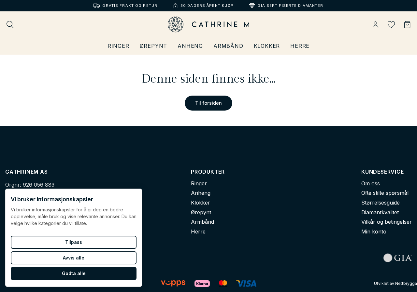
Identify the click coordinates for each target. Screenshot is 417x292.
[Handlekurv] (407, 25)
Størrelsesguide (380, 202)
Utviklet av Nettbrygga (395, 283)
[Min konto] (375, 24)
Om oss (370, 183)
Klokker (267, 46)
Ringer (118, 46)
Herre (299, 46)
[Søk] (10, 25)
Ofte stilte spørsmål (385, 192)
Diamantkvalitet (380, 212)
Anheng (190, 46)
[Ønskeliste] (391, 24)
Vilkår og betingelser (386, 221)
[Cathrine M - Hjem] (208, 25)
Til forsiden (208, 103)
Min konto (373, 231)
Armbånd (228, 46)
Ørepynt (153, 46)
